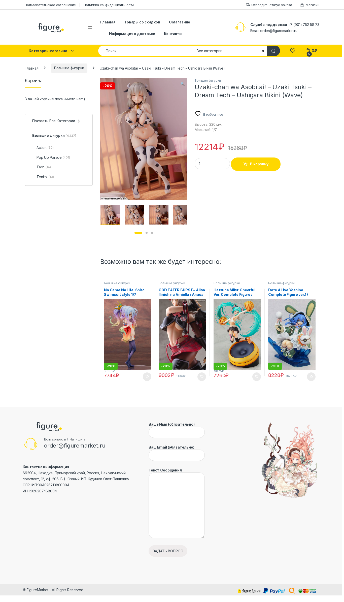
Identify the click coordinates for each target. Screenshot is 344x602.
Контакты (173, 33)
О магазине (179, 22)
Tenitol (45, 177)
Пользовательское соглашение (50, 5)
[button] (182, 84)
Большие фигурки (69, 68)
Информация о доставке (132, 33)
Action (45, 147)
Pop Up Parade (53, 157)
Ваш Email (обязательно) (171, 447)
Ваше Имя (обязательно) (172, 424)
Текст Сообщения (165, 470)
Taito (44, 167)
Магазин (312, 5)
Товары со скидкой (142, 22)
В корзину (259, 164)
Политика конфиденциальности (109, 5)
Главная (108, 22)
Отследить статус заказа (271, 5)
